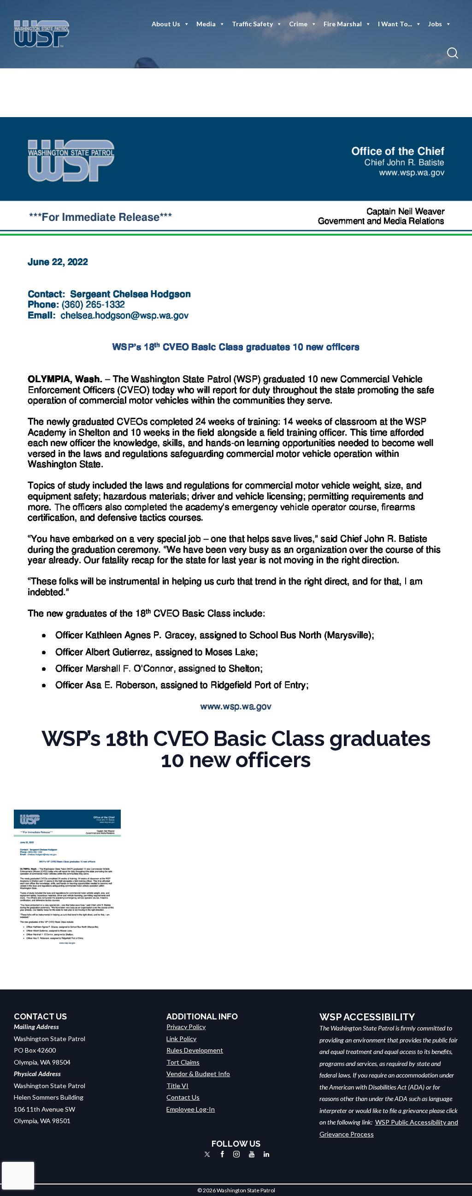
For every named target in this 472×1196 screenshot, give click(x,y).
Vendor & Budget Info (198, 1074)
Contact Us (183, 1097)
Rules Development (194, 1050)
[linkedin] (266, 1154)
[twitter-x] (207, 1154)
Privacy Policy (186, 1026)
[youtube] (251, 1154)
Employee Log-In (190, 1109)
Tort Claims (183, 1062)
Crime (298, 24)
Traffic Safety (252, 24)
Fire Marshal (343, 24)
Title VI (177, 1085)
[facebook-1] (222, 1154)
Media (206, 24)
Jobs (435, 24)
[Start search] (452, 53)
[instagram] (236, 1154)
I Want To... (395, 24)
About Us (166, 24)
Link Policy (181, 1038)
